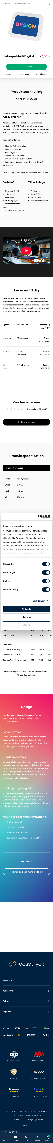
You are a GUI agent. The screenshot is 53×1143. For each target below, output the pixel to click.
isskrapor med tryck (16, 173)
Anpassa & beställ (26, 67)
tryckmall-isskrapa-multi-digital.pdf (26, 872)
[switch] (46, 572)
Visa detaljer (39, 601)
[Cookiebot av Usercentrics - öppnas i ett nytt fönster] (38, 516)
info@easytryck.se (35, 1120)
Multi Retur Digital (40, 173)
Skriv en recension (26, 422)
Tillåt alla (26, 609)
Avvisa (26, 625)
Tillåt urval (26, 617)
